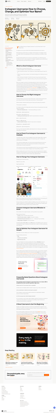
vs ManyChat (22, 394)
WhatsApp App (4, 396)
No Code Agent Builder (5, 391)
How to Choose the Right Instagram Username (9, 48)
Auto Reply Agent (4, 390)
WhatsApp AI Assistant (5, 392)
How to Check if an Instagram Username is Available (9, 50)
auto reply (29, 88)
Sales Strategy (4, 388)
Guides (21, 388)
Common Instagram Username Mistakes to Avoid (9, 55)
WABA (2, 397)
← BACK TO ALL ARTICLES (8, 6)
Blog (20, 387)
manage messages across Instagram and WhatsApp (28, 253)
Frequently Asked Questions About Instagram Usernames (10, 60)
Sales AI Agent (3, 387)
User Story (21, 390)
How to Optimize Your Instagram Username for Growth (9, 58)
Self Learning (3, 389)
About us (40, 388)
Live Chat (3, 399)
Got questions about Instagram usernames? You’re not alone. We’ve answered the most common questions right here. (9, 64)
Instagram (3, 398)
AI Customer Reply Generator (24, 405)
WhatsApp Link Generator (23, 401)
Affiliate (21, 389)
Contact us (40, 389)
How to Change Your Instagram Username (9, 53)
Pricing (22, 1)
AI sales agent (34, 87)
